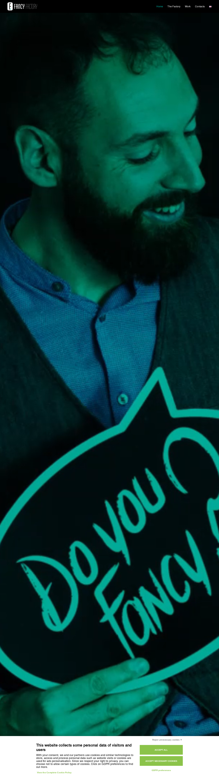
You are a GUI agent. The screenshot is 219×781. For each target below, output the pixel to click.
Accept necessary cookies (161, 761)
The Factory (173, 6)
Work (188, 6)
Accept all (161, 750)
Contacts (200, 6)
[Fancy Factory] (22, 6)
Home (159, 6)
